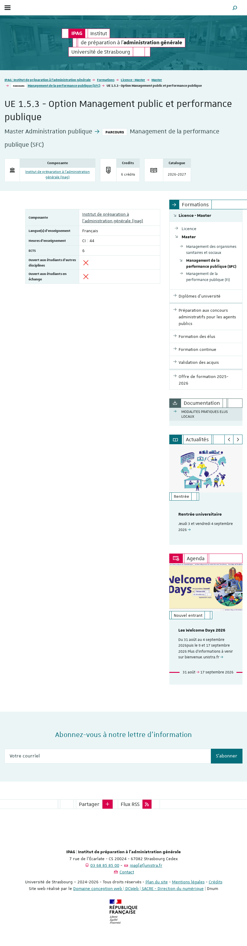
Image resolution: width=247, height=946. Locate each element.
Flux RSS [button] (130, 804)
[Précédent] (229, 439)
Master (157, 79)
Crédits (215, 882)
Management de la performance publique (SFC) (64, 85)
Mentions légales (188, 882)
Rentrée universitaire (200, 514)
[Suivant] (237, 439)
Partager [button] (89, 804)
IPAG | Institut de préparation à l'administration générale (48, 79)
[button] (234, 7)
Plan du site (156, 882)
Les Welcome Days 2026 (201, 630)
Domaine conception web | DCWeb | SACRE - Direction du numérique (138, 888)
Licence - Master (133, 79)
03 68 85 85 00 (104, 865)
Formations (105, 79)
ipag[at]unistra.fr (146, 865)
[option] (205, 494)
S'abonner (226, 756)
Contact (127, 872)
